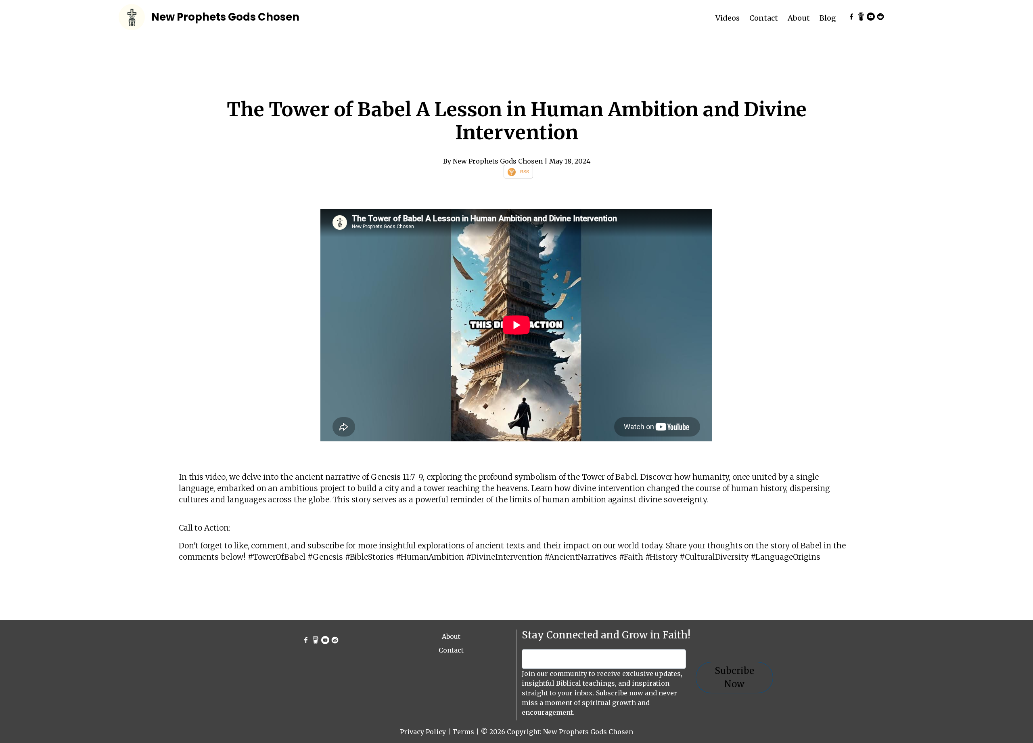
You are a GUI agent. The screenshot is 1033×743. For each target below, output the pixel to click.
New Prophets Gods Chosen (225, 17)
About (799, 18)
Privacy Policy (423, 732)
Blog (828, 18)
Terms (463, 732)
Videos (727, 18)
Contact (763, 18)
